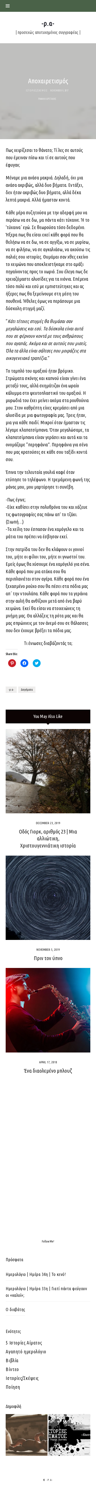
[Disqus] (48, 1160)
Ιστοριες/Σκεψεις (37, 90)
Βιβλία (12, 1360)
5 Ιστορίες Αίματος (24, 1342)
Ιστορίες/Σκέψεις (22, 1378)
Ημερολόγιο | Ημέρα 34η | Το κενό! (36, 1274)
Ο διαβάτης (15, 1309)
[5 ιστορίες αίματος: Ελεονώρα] (69, 1435)
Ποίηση (13, 1387)
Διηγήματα (27, 689)
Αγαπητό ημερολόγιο (26, 1351)
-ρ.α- (11, 689)
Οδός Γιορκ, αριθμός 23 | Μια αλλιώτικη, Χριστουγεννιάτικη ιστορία (48, 838)
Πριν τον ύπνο (48, 958)
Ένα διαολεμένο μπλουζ (48, 1070)
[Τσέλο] (27, 1435)
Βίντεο (12, 1369)
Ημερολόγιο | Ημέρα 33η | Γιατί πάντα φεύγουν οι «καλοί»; (46, 1292)
